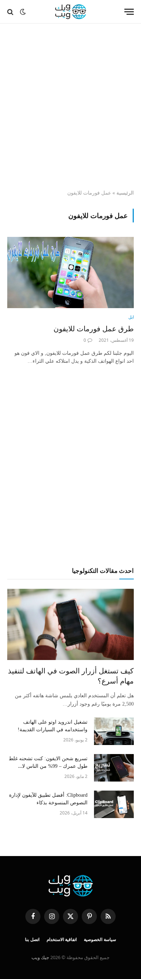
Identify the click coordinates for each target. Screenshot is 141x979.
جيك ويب (40, 957)
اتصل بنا (32, 939)
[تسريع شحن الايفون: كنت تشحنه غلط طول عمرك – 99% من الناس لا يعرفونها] (114, 768)
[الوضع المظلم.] (22, 12)
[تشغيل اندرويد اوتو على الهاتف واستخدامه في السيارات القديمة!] (114, 731)
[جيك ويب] (70, 12)
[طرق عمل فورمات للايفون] (70, 272)
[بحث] (11, 12)
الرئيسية (125, 192)
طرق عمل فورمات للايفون (94, 329)
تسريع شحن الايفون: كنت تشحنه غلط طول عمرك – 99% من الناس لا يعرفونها (48, 766)
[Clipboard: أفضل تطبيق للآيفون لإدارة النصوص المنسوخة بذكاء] (114, 804)
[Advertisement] (70, 106)
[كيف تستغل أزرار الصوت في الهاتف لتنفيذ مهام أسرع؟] (70, 624)
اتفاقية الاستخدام (62, 939)
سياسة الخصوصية (100, 939)
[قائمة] (129, 12)
